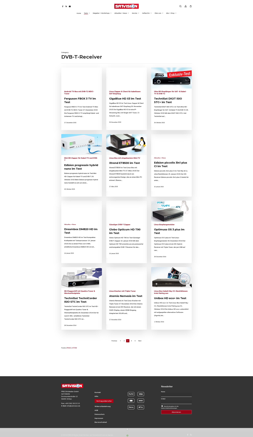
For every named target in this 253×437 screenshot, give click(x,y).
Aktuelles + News (160, 158)
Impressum (99, 418)
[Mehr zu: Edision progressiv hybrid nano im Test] (81, 163)
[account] (185, 6)
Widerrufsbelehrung (102, 406)
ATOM (74, 348)
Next (139, 341)
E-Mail (163, 399)
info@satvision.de (73, 406)
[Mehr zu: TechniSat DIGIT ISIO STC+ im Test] (171, 97)
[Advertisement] (126, 36)
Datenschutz (100, 414)
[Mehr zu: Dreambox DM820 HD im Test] (81, 229)
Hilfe (96, 396)
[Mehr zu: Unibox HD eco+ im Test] (171, 296)
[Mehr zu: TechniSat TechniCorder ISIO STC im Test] (81, 298)
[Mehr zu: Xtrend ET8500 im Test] (126, 162)
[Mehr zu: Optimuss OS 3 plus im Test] (171, 231)
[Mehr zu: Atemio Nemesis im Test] (126, 295)
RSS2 (69, 348)
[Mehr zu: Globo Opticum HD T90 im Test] (126, 229)
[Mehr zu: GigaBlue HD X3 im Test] (126, 97)
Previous (114, 341)
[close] (127, 429)
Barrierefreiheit (101, 422)
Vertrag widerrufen (104, 401)
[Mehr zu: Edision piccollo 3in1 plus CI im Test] (171, 162)
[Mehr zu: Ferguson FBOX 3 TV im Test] (81, 97)
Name (163, 392)
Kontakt (98, 392)
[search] (180, 6)
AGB (96, 410)
